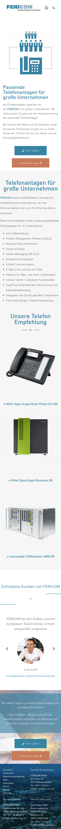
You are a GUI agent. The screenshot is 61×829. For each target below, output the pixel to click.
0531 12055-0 (41, 785)
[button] (46, 8)
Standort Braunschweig (41, 769)
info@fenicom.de (46, 788)
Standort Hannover (12, 799)
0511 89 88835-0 (16, 815)
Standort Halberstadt (40, 799)
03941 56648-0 (42, 821)
